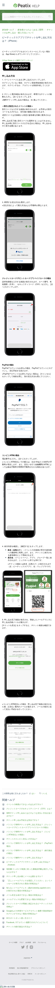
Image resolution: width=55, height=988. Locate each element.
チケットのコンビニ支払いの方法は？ (22, 838)
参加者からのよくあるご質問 (30, 29)
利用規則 (12, 968)
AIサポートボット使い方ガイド (19, 918)
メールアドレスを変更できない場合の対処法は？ (26, 899)
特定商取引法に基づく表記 (16, 974)
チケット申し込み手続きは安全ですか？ (22, 820)
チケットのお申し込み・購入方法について (27, 31)
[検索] (50, 16)
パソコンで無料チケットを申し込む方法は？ (24, 857)
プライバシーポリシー (38, 968)
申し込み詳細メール (10, 622)
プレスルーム (42, 942)
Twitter (23, 946)
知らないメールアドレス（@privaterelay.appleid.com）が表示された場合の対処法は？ (29, 889)
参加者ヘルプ (8, 29)
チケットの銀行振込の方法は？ (19, 926)
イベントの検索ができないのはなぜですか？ (24, 804)
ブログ (21, 942)
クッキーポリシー (40, 974)
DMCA (30, 974)
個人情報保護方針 (22, 968)
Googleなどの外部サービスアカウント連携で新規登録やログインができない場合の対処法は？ (29, 912)
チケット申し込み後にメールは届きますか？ (24, 876)
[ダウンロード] (22, 508)
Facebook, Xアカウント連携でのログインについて (27, 922)
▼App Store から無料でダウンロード (17, 60)
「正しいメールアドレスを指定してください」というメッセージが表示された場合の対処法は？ (29, 882)
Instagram (31, 946)
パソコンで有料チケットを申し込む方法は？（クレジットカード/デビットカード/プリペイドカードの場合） (29, 826)
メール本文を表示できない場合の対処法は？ (24, 895)
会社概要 (28, 942)
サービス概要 (13, 942)
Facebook (27, 946)
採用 (34, 942)
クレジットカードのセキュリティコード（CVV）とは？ (29, 808)
